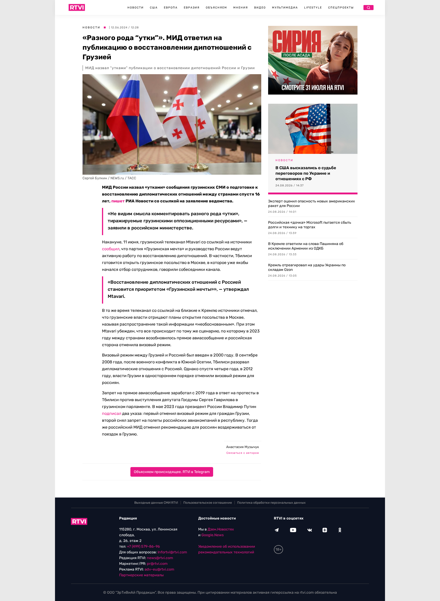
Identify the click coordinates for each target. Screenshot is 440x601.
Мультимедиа (285, 7)
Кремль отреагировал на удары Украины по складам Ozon (307, 267)
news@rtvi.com (160, 558)
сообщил (110, 248)
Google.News (212, 535)
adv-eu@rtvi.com (159, 569)
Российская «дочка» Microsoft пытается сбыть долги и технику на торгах (309, 224)
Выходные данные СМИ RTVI (156, 503)
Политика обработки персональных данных (271, 503)
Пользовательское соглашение (207, 503)
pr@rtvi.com (157, 563)
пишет (118, 201)
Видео (260, 7)
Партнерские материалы (141, 575)
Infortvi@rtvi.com (172, 552)
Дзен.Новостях (221, 529)
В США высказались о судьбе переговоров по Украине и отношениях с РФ (305, 173)
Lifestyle (313, 7)
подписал (111, 413)
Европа (171, 7)
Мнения (240, 7)
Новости (135, 7)
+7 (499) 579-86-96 (143, 546)
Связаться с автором (242, 452)
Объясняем (216, 7)
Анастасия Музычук (242, 447)
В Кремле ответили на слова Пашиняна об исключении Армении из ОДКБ (305, 246)
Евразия (192, 7)
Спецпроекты (341, 7)
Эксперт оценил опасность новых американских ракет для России (311, 203)
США (154, 7)
